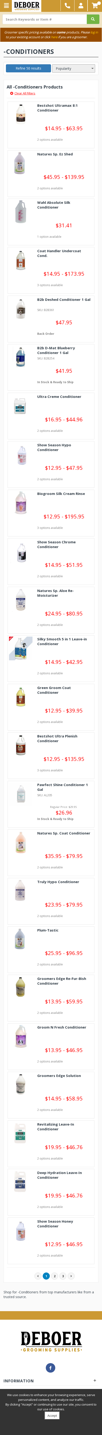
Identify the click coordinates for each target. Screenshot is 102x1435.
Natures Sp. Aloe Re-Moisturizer (55, 593)
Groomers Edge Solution (59, 1075)
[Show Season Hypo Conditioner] (20, 454)
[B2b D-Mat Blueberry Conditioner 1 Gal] (20, 357)
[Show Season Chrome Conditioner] (20, 551)
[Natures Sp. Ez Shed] (20, 163)
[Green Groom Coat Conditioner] (20, 697)
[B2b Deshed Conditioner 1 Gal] (20, 309)
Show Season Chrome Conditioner (56, 544)
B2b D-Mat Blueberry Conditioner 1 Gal (56, 350)
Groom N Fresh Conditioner (61, 1027)
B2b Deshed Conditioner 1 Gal (63, 299)
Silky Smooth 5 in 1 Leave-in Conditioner (62, 641)
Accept (52, 1415)
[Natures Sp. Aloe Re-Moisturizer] (20, 600)
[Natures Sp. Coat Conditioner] (20, 842)
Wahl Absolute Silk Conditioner (53, 205)
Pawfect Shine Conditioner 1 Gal (62, 787)
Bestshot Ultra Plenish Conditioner (57, 738)
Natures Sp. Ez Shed (55, 154)
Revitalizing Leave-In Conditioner (55, 1126)
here (54, 37)
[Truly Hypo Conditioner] (20, 891)
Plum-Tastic (47, 930)
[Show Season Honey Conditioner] (20, 1230)
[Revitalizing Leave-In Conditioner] (20, 1133)
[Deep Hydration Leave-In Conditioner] (20, 1182)
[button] (81, 5)
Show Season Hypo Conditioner (54, 447)
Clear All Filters (24, 93)
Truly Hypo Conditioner (58, 881)
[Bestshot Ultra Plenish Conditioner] (20, 745)
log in (94, 32)
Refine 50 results (28, 68)
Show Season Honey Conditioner (55, 1223)
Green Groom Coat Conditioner (54, 690)
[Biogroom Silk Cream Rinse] (20, 503)
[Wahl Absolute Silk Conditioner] (20, 212)
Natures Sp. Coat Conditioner (63, 833)
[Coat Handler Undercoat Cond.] (20, 260)
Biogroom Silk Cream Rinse (61, 493)
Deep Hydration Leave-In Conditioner (59, 1175)
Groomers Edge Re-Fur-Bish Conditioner (61, 981)
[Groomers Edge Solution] (20, 1085)
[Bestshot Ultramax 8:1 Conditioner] (20, 114)
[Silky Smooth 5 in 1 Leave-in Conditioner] (20, 648)
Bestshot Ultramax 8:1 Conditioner (57, 107)
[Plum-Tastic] (20, 939)
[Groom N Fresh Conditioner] (20, 1036)
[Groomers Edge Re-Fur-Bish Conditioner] (20, 988)
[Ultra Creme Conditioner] (20, 406)
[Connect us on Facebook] (50, 1368)
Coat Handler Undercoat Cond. (59, 253)
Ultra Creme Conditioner (59, 396)
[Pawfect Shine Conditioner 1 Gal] (20, 794)
